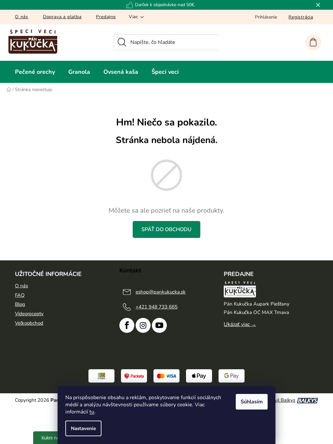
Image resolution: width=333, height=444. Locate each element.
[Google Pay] (231, 375)
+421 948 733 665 (157, 307)
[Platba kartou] (166, 375)
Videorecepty (29, 313)
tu (91, 411)
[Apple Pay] (199, 375)
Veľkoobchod (29, 323)
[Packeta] (134, 375)
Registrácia (300, 17)
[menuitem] (34, 72)
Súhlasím (252, 401)
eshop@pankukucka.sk (161, 292)
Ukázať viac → (240, 324)
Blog (20, 304)
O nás (21, 17)
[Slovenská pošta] (101, 375)
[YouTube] (159, 325)
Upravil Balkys (279, 400)
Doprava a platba (62, 17)
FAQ (20, 295)
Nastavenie (83, 428)
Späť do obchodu (166, 229)
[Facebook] (126, 325)
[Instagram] (143, 325)
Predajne (105, 17)
